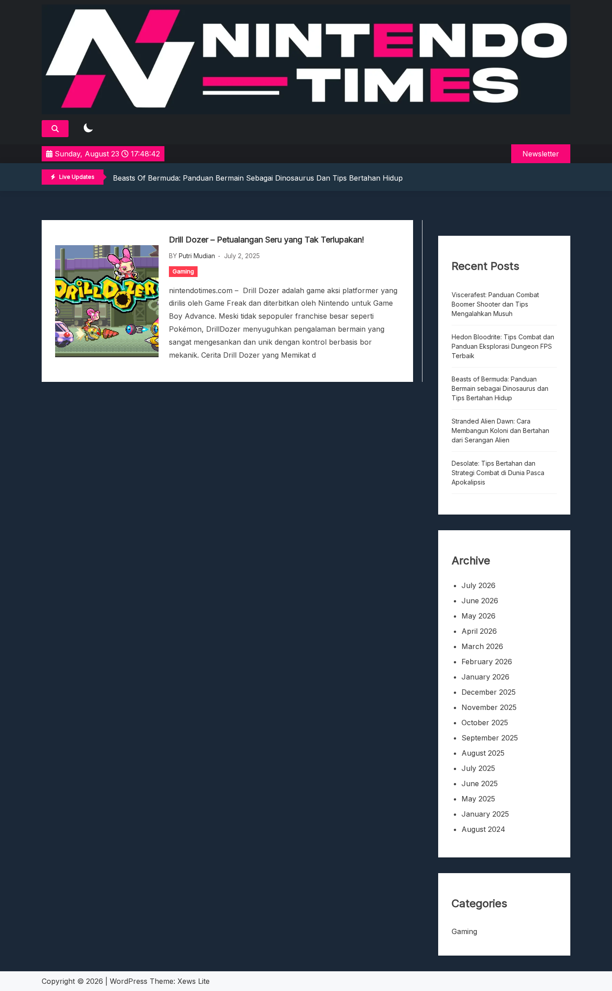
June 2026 (479, 600)
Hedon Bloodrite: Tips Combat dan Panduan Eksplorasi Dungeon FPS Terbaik (503, 346)
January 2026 (485, 676)
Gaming (183, 271)
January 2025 (485, 813)
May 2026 (478, 615)
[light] (88, 128)
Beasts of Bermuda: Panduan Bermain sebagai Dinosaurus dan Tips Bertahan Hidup (258, 177)
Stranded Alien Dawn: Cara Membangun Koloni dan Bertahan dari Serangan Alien (500, 430)
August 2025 (482, 753)
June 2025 (479, 783)
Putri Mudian (197, 256)
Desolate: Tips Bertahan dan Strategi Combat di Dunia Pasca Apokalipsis (498, 472)
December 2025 (488, 692)
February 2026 (486, 661)
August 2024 (483, 829)
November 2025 (489, 707)
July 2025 (478, 768)
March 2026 (482, 646)
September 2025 (489, 737)
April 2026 (479, 631)
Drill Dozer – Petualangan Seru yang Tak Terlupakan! (266, 239)
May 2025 (478, 798)
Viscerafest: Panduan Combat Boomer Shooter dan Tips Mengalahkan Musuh (495, 304)
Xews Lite (193, 981)
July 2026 (478, 585)
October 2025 (484, 722)
